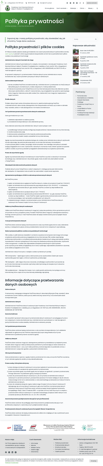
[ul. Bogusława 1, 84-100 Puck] (5, 3)
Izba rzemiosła (93, 3)
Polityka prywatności (61, 443)
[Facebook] (67, 3)
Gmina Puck (81, 110)
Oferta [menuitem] (82, 8)
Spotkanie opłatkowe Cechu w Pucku (89, 57)
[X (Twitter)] (70, 3)
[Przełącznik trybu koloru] (83, 3)
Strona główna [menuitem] (49, 8)
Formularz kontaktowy (62, 449)
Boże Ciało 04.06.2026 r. (87, 50)
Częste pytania (60, 451)
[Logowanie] (80, 3)
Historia (33, 445)
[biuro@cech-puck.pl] (38, 3)
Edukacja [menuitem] (73, 8)
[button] (2, 2)
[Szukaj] (97, 8)
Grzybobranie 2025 (86, 80)
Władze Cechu (35, 447)
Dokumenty (34, 452)
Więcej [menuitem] (90, 8)
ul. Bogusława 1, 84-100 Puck (15, 3)
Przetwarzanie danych (62, 445)
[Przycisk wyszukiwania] (96, 39)
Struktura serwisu (60, 447)
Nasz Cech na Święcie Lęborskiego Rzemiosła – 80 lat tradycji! (88, 72)
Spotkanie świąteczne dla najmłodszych (88, 64)
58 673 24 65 (31, 3)
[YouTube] (76, 3)
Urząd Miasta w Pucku (84, 108)
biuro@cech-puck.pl (46, 3)
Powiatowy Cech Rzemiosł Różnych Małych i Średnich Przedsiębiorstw (22, 8)
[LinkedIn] (73, 3)
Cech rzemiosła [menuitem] (61, 8)
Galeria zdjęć (35, 450)
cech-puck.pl (9, 54)
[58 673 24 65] (26, 3)
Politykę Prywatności (11, 463)
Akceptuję (93, 461)
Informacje (34, 443)
